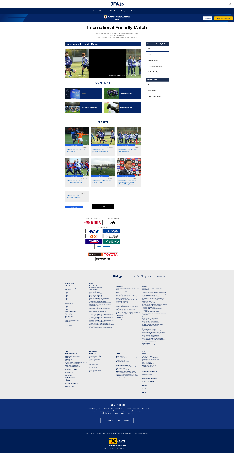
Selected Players (153, 60)
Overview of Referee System (95, 355)
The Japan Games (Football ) (122, 301)
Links (144, 392)
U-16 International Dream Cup (122, 302)
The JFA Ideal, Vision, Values (117, 420)
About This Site (90, 433)
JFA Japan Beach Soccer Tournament (150, 344)
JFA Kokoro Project (120, 356)
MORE (103, 207)
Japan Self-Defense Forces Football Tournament (100, 304)
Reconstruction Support (121, 355)
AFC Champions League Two (95, 295)
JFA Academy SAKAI (69, 372)
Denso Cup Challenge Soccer (95, 313)
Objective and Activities (147, 356)
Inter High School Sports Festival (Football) (125, 295)
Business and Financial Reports (149, 365)
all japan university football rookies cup (97, 311)
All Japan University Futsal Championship (151, 333)
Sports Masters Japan (94, 305)
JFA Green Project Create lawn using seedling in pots (127, 357)
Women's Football (120, 378)
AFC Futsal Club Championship (149, 341)
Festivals (67, 382)
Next (138, 63)
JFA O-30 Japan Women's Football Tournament (152, 291)
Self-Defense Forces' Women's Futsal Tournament (153, 332)
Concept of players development (72, 355)
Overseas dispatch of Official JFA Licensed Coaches (127, 366)
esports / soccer (68, 325)
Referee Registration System (95, 356)
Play (123, 11)
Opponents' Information (155, 66)
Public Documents (148, 382)
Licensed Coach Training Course (96, 366)
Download (91, 371)
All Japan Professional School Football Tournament (100, 327)
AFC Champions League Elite (95, 294)
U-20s (66, 305)
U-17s (66, 296)
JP (230, 4)
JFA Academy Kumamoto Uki (71, 371)
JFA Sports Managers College (122, 361)
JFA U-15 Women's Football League (150, 302)
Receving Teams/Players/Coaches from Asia (126, 372)
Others (144, 385)
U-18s (66, 295)
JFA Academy (68, 368)
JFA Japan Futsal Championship (149, 329)
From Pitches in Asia (120, 368)
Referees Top (92, 353)
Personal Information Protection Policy (119, 433)
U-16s (66, 298)
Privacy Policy (137, 433)
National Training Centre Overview (72, 356)
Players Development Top (71, 353)
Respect (67, 379)
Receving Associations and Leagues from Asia (126, 374)
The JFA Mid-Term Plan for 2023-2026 (150, 359)
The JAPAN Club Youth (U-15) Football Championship (127, 312)
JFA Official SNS (161, 276)
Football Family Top (70, 377)
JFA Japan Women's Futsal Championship (151, 330)
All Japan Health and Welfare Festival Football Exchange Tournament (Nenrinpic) (152, 324)
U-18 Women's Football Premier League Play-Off (153, 298)
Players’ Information (154, 96)
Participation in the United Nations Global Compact (127, 375)
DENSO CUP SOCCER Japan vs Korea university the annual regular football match (101, 315)
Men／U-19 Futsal (69, 314)
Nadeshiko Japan (69, 303)
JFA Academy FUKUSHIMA (71, 369)
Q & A (144, 389)
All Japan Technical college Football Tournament (99, 323)
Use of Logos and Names (147, 366)
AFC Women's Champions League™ (150, 311)
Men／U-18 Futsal (69, 316)
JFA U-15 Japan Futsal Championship (150, 336)
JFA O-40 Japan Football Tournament (150, 318)
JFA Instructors (92, 369)
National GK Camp (69, 359)
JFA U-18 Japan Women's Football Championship (153, 297)
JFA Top (144, 353)
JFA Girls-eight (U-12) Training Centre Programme (76, 362)
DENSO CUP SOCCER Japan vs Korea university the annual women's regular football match (101, 320)
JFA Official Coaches (94, 364)
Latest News (151, 90)
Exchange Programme (94, 357)
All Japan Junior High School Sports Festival (125, 309)
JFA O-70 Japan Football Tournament (150, 322)
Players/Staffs (207, 18)
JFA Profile (144, 368)
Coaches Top (92, 363)
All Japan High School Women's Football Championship (154, 304)
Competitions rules (148, 375)
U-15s (66, 299)
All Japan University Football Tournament (98, 307)
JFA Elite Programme (69, 357)
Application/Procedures (149, 378)
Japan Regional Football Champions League (99, 298)
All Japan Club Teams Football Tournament (98, 299)
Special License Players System (72, 365)
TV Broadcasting (153, 72)
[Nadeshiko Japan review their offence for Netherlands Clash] (103, 50)
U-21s (66, 292)
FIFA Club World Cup (94, 329)
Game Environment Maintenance (72, 366)
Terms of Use (101, 433)
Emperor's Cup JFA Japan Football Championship (100, 291)
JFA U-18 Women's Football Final (149, 295)
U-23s (66, 291)
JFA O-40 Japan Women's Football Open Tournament (154, 292)
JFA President (145, 355)
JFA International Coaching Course (123, 369)
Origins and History (146, 362)
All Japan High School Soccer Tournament (125, 294)
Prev (67, 63)
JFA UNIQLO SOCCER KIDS (71, 383)
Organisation (145, 360)
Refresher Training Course (95, 370)
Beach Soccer (68, 321)
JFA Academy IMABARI (70, 374)
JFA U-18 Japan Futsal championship (150, 335)
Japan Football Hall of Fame (148, 363)
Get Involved (136, 11)
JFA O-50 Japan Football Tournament (150, 319)
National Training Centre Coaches (72, 363)
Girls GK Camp (68, 360)
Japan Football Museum (121, 363)
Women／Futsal (68, 317)
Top (149, 49)
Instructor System (93, 367)
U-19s (66, 294)
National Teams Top (70, 285)
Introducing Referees (94, 360)
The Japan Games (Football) (95, 296)
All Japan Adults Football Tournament (97, 301)
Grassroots (67, 380)
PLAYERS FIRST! (69, 375)
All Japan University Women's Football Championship (154, 294)
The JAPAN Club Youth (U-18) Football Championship (127, 299)
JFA (143, 351)
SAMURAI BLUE (68, 289)
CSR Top (118, 353)
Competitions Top (93, 285)
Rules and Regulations (149, 371)
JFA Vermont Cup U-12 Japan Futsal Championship (153, 339)
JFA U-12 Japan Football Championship (124, 319)
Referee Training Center (94, 359)
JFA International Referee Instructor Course (125, 371)
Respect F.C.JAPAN (69, 386)
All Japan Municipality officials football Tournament (100, 302)
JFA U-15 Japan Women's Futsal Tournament (152, 338)
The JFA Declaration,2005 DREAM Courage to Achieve (154, 357)
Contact (145, 433)
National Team (99, 11)
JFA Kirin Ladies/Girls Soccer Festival (73, 385)
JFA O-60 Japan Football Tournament (150, 321)
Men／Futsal (68, 313)
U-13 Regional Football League (122, 311)
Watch (112, 11)
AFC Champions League (94, 292)
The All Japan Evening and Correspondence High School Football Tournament (127, 297)
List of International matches (95, 287)
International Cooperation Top (123, 365)
